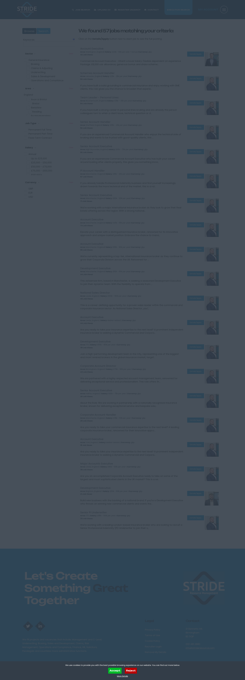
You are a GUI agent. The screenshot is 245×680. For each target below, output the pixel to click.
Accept (114, 670)
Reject (131, 670)
